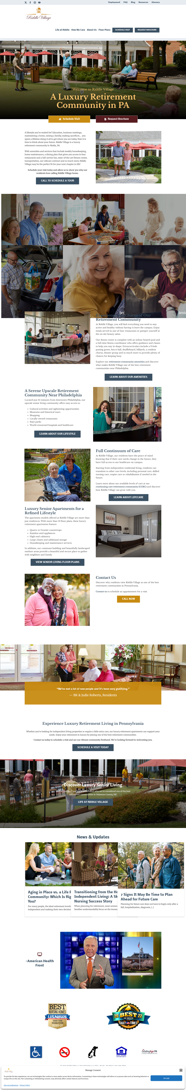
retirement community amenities (127, 361)
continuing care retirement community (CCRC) (121, 486)
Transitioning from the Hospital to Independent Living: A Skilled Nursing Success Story (104, 864)
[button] (181, 1070)
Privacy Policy (25, 1085)
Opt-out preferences (11, 1085)
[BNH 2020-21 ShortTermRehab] (57, 1004)
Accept (166, 1078)
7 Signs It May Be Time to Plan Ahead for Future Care (150, 865)
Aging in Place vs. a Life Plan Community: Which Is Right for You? (58, 864)
